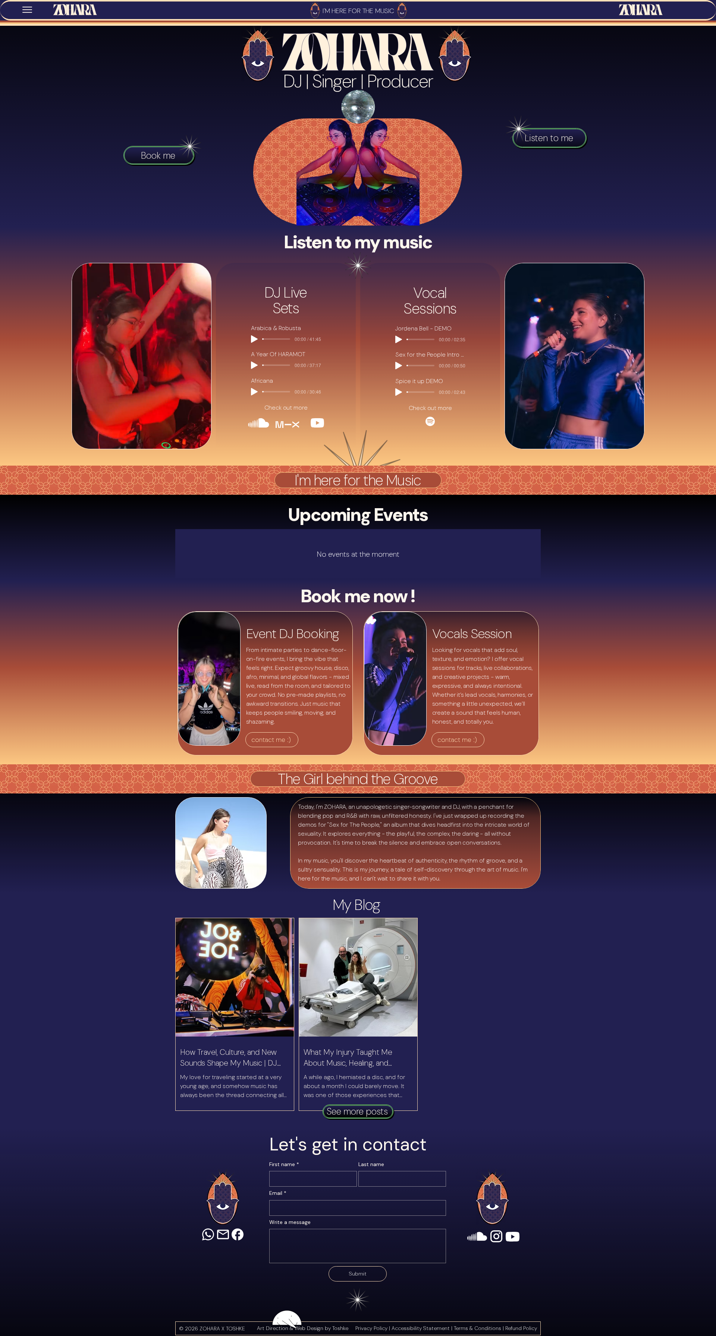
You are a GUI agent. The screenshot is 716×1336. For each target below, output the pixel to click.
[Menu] (27, 9)
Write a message (290, 1222)
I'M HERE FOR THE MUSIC (358, 10)
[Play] (254, 339)
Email (277, 1193)
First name (284, 1164)
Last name (371, 1164)
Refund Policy (521, 1328)
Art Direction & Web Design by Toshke (302, 1328)
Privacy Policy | (373, 1328)
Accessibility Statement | (423, 1328)
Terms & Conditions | (479, 1328)
